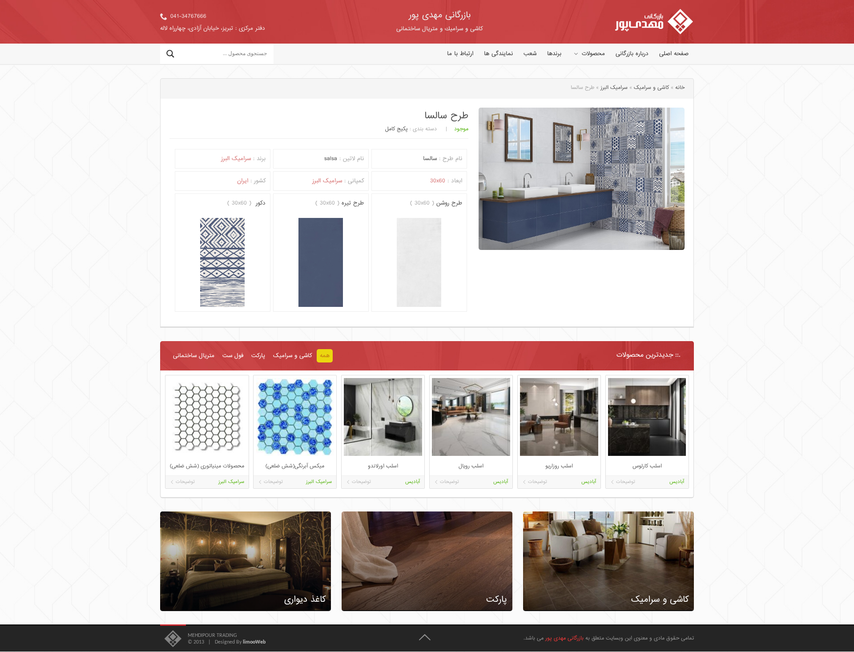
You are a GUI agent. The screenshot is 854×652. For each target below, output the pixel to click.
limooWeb (254, 642)
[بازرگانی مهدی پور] (654, 21)
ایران (242, 181)
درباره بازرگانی (632, 54)
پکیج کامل (396, 129)
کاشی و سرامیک (651, 88)
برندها (554, 54)
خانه (680, 88)
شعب (530, 54)
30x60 (437, 181)
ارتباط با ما (460, 54)
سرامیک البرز (614, 88)
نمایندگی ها (498, 54)
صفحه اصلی (674, 54)
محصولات (593, 54)
